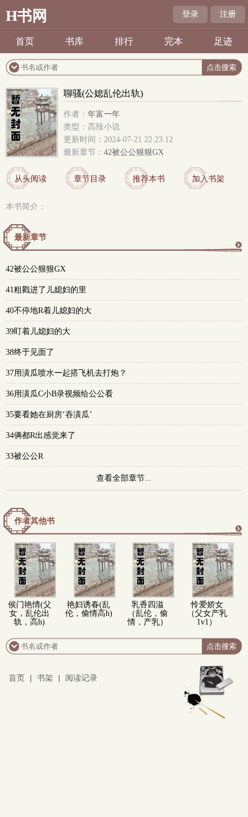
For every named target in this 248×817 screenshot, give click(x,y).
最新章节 (30, 237)
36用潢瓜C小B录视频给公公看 (59, 393)
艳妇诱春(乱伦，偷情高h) (88, 609)
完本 (173, 41)
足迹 (223, 41)
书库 (74, 41)
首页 (25, 41)
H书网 (26, 16)
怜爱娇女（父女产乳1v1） (207, 613)
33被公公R (24, 456)
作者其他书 (34, 521)
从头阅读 (30, 178)
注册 (228, 14)
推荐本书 (149, 178)
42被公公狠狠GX (134, 152)
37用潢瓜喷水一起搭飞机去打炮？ (66, 373)
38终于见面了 (30, 352)
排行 (124, 41)
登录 (190, 14)
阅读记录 (81, 678)
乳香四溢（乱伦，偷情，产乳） (147, 613)
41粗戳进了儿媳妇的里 (46, 289)
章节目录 (90, 178)
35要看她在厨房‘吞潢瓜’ (49, 414)
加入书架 (208, 178)
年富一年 (104, 114)
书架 (45, 678)
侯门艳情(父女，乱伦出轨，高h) (29, 613)
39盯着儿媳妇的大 (38, 331)
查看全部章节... (124, 478)
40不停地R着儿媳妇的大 (49, 310)
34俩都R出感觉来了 (41, 435)
